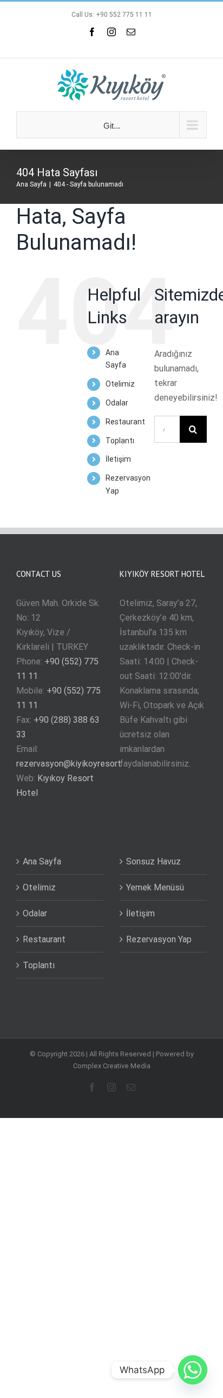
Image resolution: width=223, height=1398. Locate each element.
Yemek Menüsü (155, 887)
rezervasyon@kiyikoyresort (68, 763)
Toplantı (120, 440)
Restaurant (125, 421)
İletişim (118, 459)
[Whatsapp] (192, 1369)
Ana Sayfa (42, 861)
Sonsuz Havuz (153, 861)
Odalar (117, 402)
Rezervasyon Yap (159, 939)
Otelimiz (120, 384)
